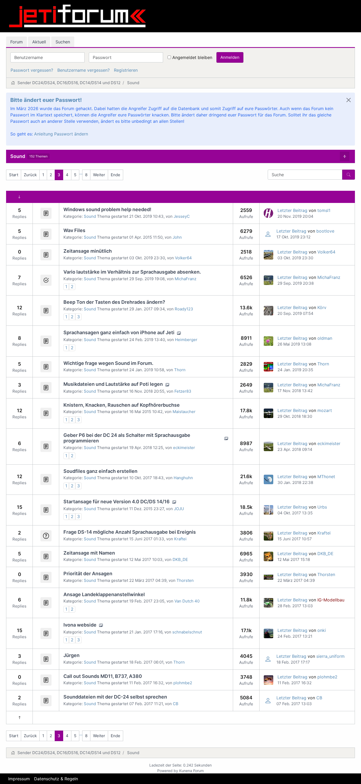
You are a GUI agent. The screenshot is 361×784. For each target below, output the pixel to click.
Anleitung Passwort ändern (61, 134)
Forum (16, 41)
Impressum (19, 778)
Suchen (62, 41)
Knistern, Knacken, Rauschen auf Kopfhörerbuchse (121, 405)
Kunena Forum (191, 770)
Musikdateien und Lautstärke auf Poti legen (113, 384)
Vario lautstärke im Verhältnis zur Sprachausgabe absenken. (132, 272)
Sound (17, 156)
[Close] (348, 100)
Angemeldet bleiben (192, 57)
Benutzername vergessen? (83, 70)
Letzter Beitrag (292, 210)
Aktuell (39, 41)
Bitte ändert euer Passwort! (46, 100)
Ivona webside (79, 625)
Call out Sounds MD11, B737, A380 (102, 676)
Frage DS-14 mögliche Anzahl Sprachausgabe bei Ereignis (129, 532)
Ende (115, 174)
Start (13, 174)
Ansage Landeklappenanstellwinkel (104, 594)
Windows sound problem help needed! (107, 209)
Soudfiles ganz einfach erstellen (100, 471)
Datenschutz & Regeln (56, 778)
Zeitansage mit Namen (89, 553)
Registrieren (126, 70)
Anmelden (229, 57)
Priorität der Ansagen (87, 573)
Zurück (30, 174)
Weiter (99, 174)
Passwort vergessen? (32, 70)
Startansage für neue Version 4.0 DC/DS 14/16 (116, 501)
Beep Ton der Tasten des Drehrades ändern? (114, 302)
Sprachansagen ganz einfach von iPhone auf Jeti (118, 332)
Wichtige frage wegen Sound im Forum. (108, 363)
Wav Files (74, 230)
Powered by (167, 770)
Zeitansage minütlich (87, 251)
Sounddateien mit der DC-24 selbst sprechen (115, 697)
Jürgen (71, 655)
